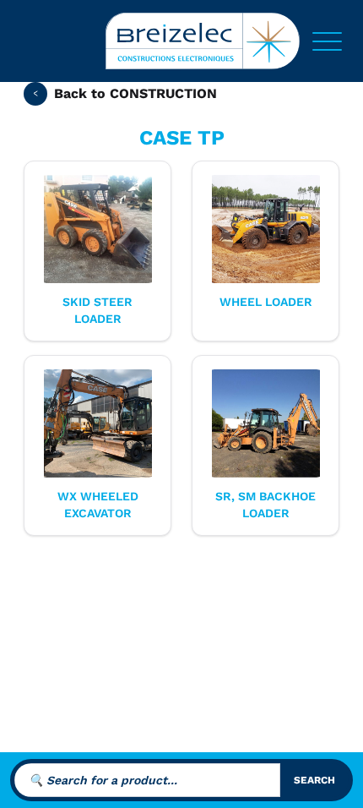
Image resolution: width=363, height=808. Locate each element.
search (314, 780)
